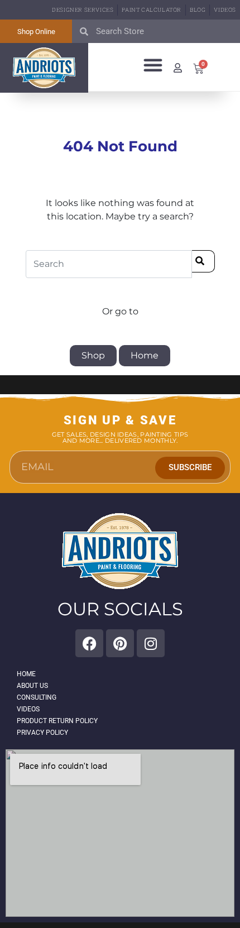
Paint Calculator (151, 9)
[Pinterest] (120, 643)
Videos (225, 9)
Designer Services (82, 9)
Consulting (36, 697)
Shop (93, 355)
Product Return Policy (57, 721)
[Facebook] (89, 643)
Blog (197, 9)
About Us (32, 686)
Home (145, 355)
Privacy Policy (42, 732)
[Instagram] (151, 643)
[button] (153, 65)
